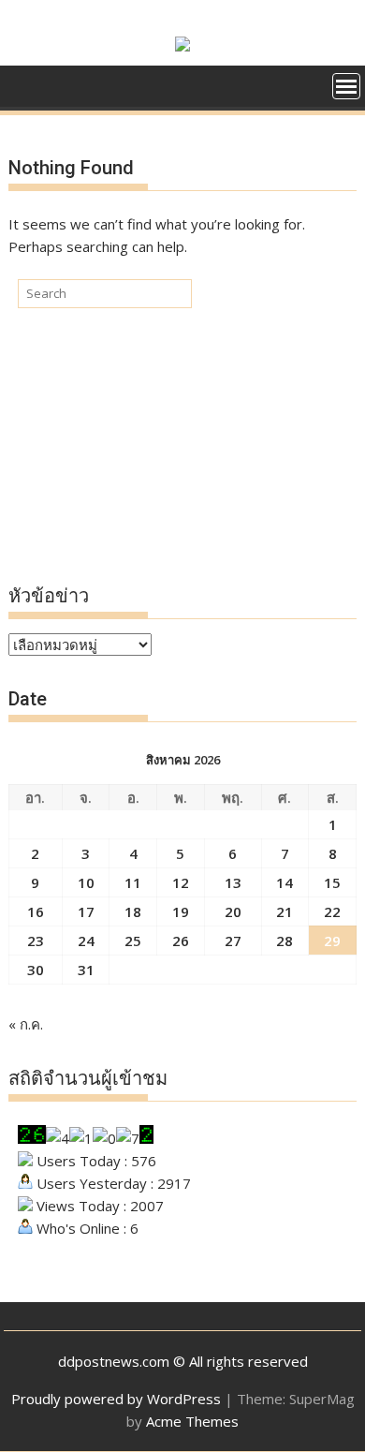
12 (180, 882)
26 (180, 940)
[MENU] (346, 86)
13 (233, 882)
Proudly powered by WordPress (116, 1398)
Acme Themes (192, 1421)
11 (132, 882)
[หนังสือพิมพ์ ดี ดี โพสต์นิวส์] (26, 84)
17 (86, 911)
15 (332, 882)
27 (233, 940)
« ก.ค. (25, 1024)
